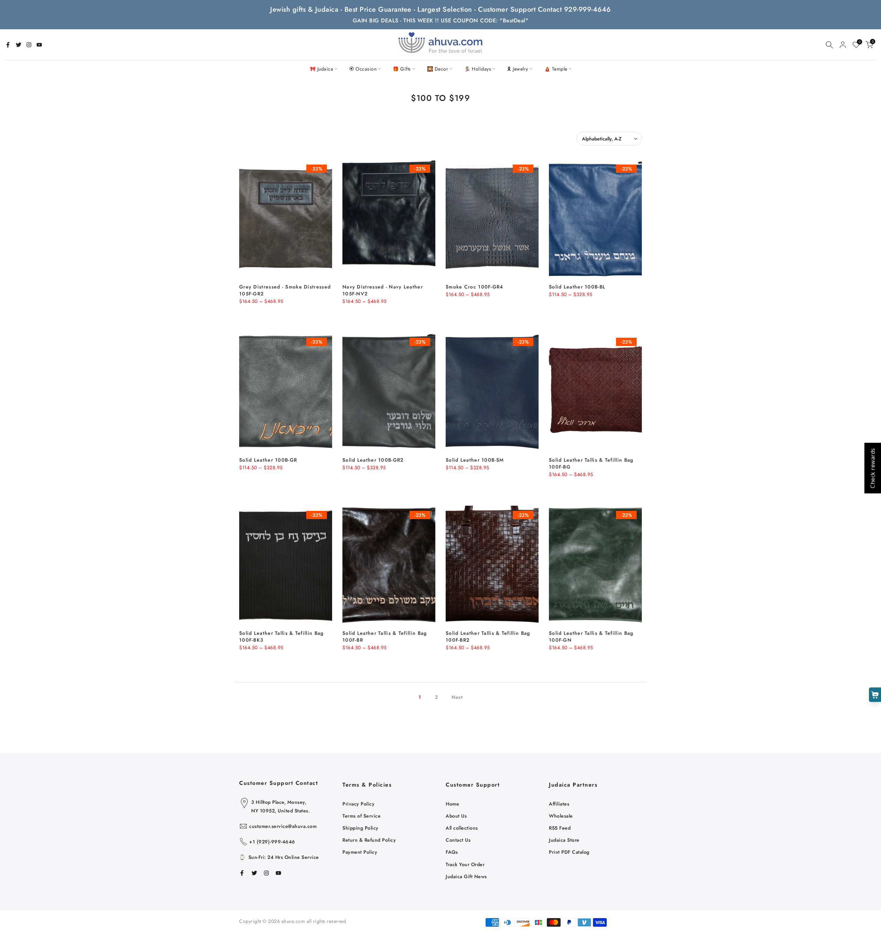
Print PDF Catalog (569, 852)
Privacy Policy (358, 803)
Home (452, 803)
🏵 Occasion (362, 68)
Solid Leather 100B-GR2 (373, 459)
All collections (462, 827)
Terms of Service (361, 815)
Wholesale (561, 815)
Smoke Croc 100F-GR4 (474, 286)
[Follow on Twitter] (18, 45)
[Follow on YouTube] (39, 45)
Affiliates (559, 803)
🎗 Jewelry (517, 68)
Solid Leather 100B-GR (268, 459)
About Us (456, 815)
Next (457, 697)
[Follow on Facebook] (8, 45)
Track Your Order (465, 864)
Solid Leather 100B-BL (577, 286)
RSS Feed (560, 827)
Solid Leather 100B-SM (475, 459)
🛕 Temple (555, 68)
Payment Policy (359, 852)
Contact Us (458, 840)
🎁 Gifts (402, 68)
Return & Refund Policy (369, 840)
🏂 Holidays (477, 68)
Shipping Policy (360, 827)
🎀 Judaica (321, 68)
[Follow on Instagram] (28, 45)
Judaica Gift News (466, 876)
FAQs (452, 852)
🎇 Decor (437, 68)
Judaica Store (564, 840)
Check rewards (872, 468)
